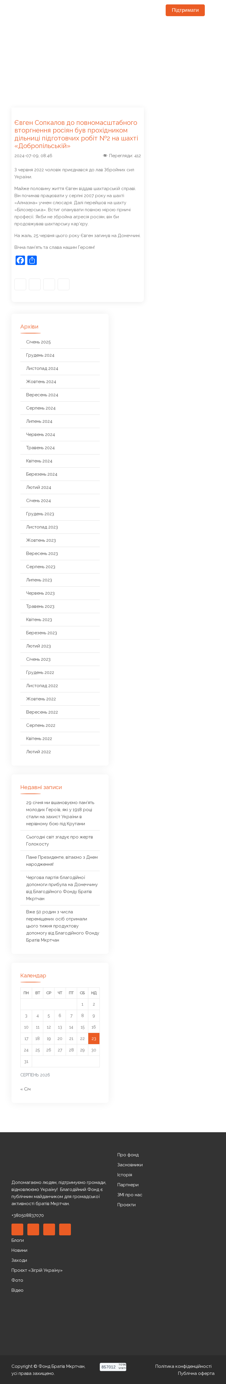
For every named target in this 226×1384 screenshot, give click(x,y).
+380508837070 (27, 1215)
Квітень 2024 (39, 461)
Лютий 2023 (38, 646)
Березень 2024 (41, 474)
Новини (19, 1250)
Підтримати (185, 10)
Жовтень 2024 (41, 381)
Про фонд (128, 1154)
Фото (17, 1280)
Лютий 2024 (38, 487)
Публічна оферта (196, 1373)
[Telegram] (63, 284)
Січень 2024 (38, 500)
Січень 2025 (38, 342)
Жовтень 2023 (41, 540)
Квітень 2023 (39, 619)
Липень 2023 (39, 580)
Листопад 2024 (42, 368)
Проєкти (126, 1204)
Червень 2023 (40, 593)
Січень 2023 (38, 659)
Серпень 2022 (40, 725)
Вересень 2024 (42, 394)
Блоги (17, 1240)
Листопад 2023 (42, 527)
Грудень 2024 (40, 355)
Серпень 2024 (41, 408)
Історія (124, 1174)
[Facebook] (20, 284)
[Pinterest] (49, 1229)
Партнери (128, 1184)
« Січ (25, 1089)
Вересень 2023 (42, 553)
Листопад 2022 (42, 685)
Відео (17, 1290)
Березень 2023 (41, 632)
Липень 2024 (39, 421)
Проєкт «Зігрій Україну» (37, 1270)
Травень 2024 (40, 447)
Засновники (130, 1164)
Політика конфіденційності (183, 1366)
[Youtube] (49, 284)
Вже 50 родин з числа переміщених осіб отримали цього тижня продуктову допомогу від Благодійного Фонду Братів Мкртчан (62, 926)
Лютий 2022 (38, 751)
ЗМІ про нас (129, 1194)
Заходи (19, 1260)
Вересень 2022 (42, 712)
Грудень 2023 (40, 513)
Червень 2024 (40, 434)
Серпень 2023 (40, 566)
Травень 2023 (40, 606)
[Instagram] (35, 284)
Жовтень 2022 (41, 699)
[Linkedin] (33, 1229)
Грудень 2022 (40, 672)
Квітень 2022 (39, 738)
